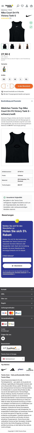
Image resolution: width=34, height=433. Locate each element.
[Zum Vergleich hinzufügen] (31, 27)
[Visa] (4, 313)
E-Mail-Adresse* (8, 256)
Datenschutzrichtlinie (8, 274)
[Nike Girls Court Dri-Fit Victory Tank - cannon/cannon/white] (4, 69)
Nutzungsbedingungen (8, 272)
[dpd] (4, 324)
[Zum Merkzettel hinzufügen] (31, 23)
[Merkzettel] (22, 6)
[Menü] (2, 5)
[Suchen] (17, 5)
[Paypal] (18, 313)
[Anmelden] (26, 5)
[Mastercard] (11, 313)
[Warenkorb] (31, 6)
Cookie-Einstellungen (3, 330)
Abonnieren (18, 266)
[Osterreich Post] (11, 324)
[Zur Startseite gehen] (9, 6)
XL (27, 79)
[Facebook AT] (3, 338)
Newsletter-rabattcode (20, 272)
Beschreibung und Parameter (11, 101)
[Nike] (29, 15)
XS (5, 79)
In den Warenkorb (24, 86)
